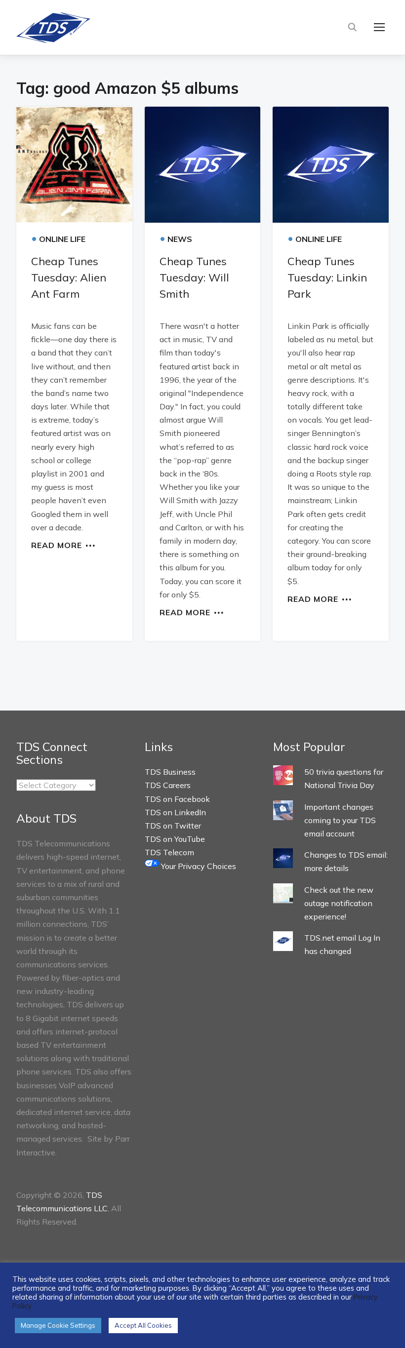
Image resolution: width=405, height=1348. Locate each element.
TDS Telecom (169, 852)
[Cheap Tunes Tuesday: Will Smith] (203, 165)
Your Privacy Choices (197, 866)
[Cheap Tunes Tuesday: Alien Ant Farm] (74, 165)
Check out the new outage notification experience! (338, 903)
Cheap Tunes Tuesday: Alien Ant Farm (68, 277)
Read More (56, 544)
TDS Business (170, 772)
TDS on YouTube (175, 839)
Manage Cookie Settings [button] (58, 1325)
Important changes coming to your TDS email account (340, 820)
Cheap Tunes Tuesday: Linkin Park (327, 277)
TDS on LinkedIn (175, 812)
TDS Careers (168, 785)
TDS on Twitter (173, 826)
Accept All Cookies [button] (143, 1325)
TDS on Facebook (177, 799)
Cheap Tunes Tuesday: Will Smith (194, 277)
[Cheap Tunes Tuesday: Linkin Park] (331, 165)
